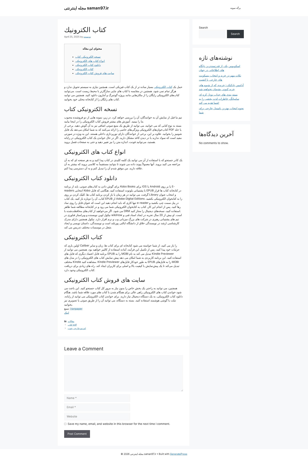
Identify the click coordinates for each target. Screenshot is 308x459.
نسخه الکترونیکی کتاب (88, 56)
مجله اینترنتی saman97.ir (86, 8)
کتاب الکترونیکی (84, 69)
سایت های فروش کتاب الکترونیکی (94, 73)
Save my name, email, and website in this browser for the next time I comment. (119, 423)
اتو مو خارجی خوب (77, 328)
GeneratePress (178, 453)
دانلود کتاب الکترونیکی (88, 65)
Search (203, 27)
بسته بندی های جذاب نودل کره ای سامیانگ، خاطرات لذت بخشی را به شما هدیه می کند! (219, 98)
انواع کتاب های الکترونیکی (90, 61)
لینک (66, 312)
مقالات (71, 321)
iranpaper (76, 308)
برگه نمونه (235, 7)
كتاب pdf (72, 324)
